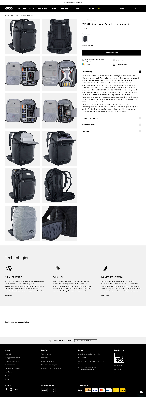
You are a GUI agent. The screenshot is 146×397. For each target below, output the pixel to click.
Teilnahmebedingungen (12, 368)
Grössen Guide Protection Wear (51, 368)
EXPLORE (91, 8)
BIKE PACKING (66, 8)
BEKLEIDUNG (79, 8)
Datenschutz (118, 366)
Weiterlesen (9, 296)
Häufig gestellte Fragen (12, 358)
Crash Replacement (47, 361)
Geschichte (44, 358)
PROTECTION (42, 8)
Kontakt (7, 379)
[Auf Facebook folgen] (6, 389)
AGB (115, 373)
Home (7, 15)
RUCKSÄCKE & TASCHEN (26, 8)
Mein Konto (8, 372)
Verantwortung (46, 354)
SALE (100, 8)
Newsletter (8, 354)
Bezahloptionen (10, 365)
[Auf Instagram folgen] (11, 389)
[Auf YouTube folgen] (16, 389)
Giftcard (7, 375)
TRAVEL (54, 8)
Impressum (118, 369)
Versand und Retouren (12, 361)
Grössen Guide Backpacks (49, 365)
